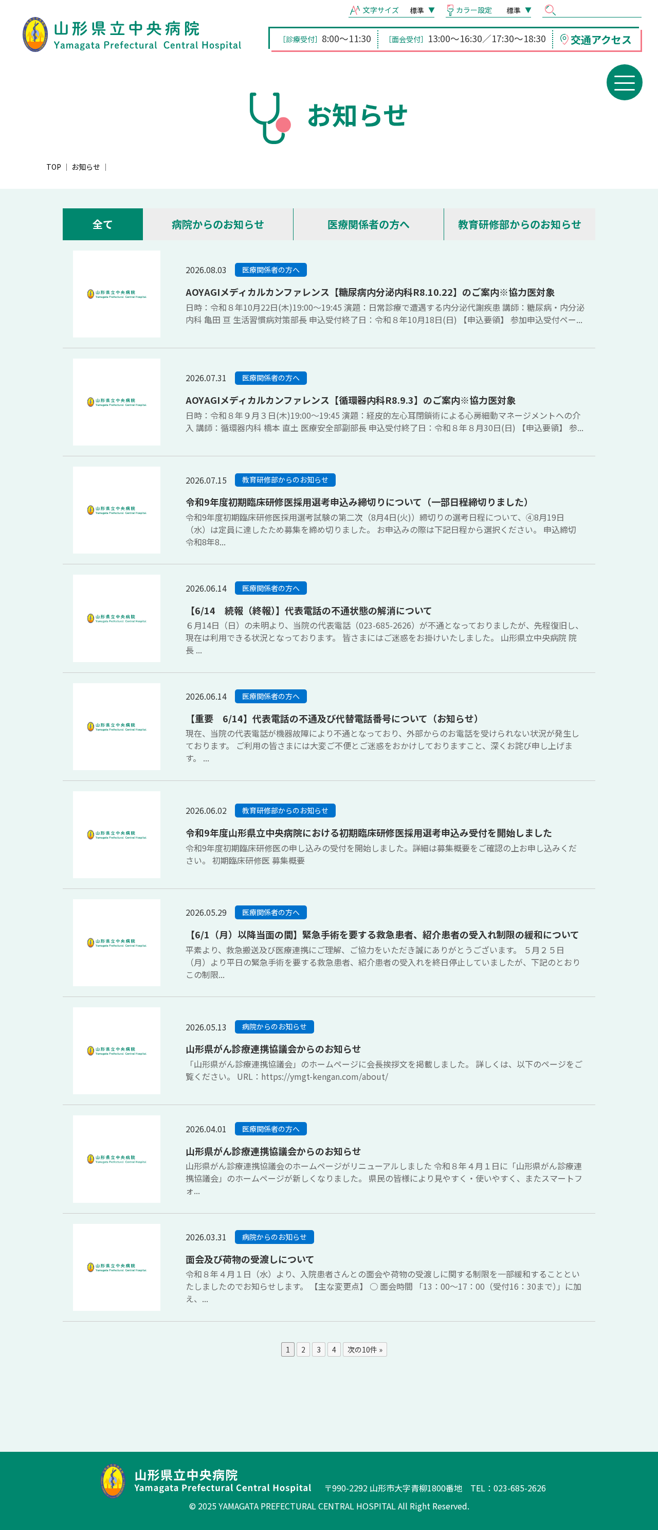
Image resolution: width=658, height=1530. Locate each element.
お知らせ (85, 167)
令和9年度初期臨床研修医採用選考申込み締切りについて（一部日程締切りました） (359, 501)
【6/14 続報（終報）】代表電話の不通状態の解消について (309, 610)
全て (103, 224)
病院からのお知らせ (218, 224)
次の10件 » (365, 1349)
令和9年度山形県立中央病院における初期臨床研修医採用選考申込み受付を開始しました (369, 832)
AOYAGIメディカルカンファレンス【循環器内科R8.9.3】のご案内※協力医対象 (351, 399)
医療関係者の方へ (368, 224)
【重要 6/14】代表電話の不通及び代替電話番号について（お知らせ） (334, 718)
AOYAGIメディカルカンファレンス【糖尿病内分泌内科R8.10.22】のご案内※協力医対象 (370, 291)
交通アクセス (601, 39)
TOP (53, 167)
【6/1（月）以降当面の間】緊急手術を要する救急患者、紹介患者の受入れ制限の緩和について (382, 934)
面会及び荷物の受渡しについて (250, 1259)
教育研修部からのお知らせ (519, 224)
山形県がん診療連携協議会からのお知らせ (273, 1048)
